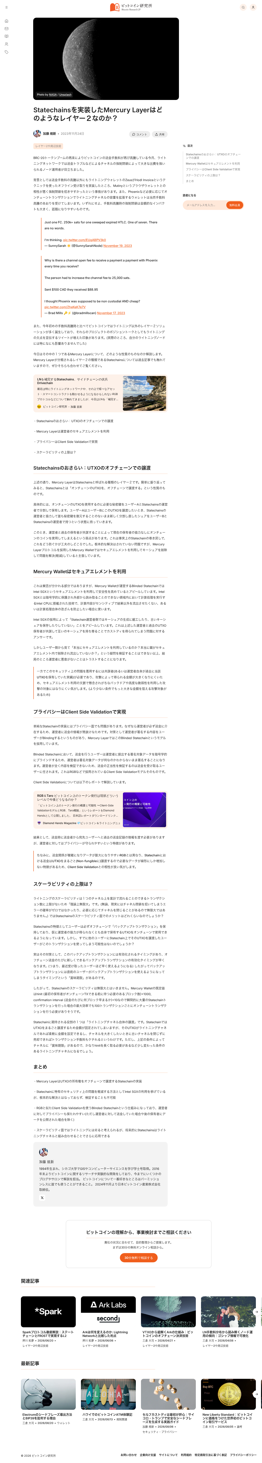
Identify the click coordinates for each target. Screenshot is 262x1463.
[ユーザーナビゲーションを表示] (253, 7)
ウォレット (63, 1423)
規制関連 (121, 1419)
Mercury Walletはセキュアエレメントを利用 (213, 163)
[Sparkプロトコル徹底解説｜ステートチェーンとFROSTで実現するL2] (48, 1311)
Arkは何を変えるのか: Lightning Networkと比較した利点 (105, 1334)
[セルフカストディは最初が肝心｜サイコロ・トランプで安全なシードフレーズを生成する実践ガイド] (168, 1394)
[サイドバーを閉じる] (6, 7)
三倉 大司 (148, 1340)
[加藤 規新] (43, 1152)
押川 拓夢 (28, 1340)
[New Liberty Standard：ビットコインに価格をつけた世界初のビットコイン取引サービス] (228, 1394)
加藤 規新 (46, 1162)
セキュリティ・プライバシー (160, 1431)
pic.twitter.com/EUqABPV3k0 (84, 240)
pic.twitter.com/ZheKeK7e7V (65, 307)
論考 (239, 1426)
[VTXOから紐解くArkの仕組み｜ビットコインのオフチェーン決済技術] (168, 1311)
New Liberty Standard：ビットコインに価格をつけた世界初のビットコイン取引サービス (228, 1418)
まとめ (190, 181)
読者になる (189, 195)
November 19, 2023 (117, 246)
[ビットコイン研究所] (131, 7)
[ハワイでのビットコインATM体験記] (108, 1394)
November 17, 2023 (111, 313)
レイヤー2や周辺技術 (48, 146)
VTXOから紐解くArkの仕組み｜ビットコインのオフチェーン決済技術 (168, 1334)
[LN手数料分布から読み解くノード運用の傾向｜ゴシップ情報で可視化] (228, 1311)
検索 (243, 7)
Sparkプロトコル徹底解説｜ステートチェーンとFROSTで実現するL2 (48, 1334)
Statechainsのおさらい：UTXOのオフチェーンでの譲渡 (213, 156)
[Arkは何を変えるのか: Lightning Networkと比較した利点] (108, 1311)
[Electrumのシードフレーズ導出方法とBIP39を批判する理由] (48, 1394)
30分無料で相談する (138, 1258)
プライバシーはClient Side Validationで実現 (213, 169)
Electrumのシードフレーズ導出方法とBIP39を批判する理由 (47, 1416)
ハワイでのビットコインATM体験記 (107, 1414)
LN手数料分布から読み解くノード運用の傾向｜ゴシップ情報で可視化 (228, 1334)
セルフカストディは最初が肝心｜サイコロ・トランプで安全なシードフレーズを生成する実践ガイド (168, 1418)
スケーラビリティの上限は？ (203, 175)
